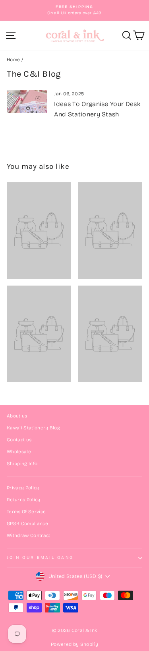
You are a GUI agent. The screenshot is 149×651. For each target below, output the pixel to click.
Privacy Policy (23, 488)
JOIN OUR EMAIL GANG (40, 557)
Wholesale (19, 451)
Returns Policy (24, 499)
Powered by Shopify (74, 644)
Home (13, 59)
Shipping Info (22, 463)
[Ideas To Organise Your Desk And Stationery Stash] (27, 101)
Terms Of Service (26, 511)
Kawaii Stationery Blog (33, 428)
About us (17, 416)
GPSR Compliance (27, 523)
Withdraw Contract (28, 535)
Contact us (19, 439)
